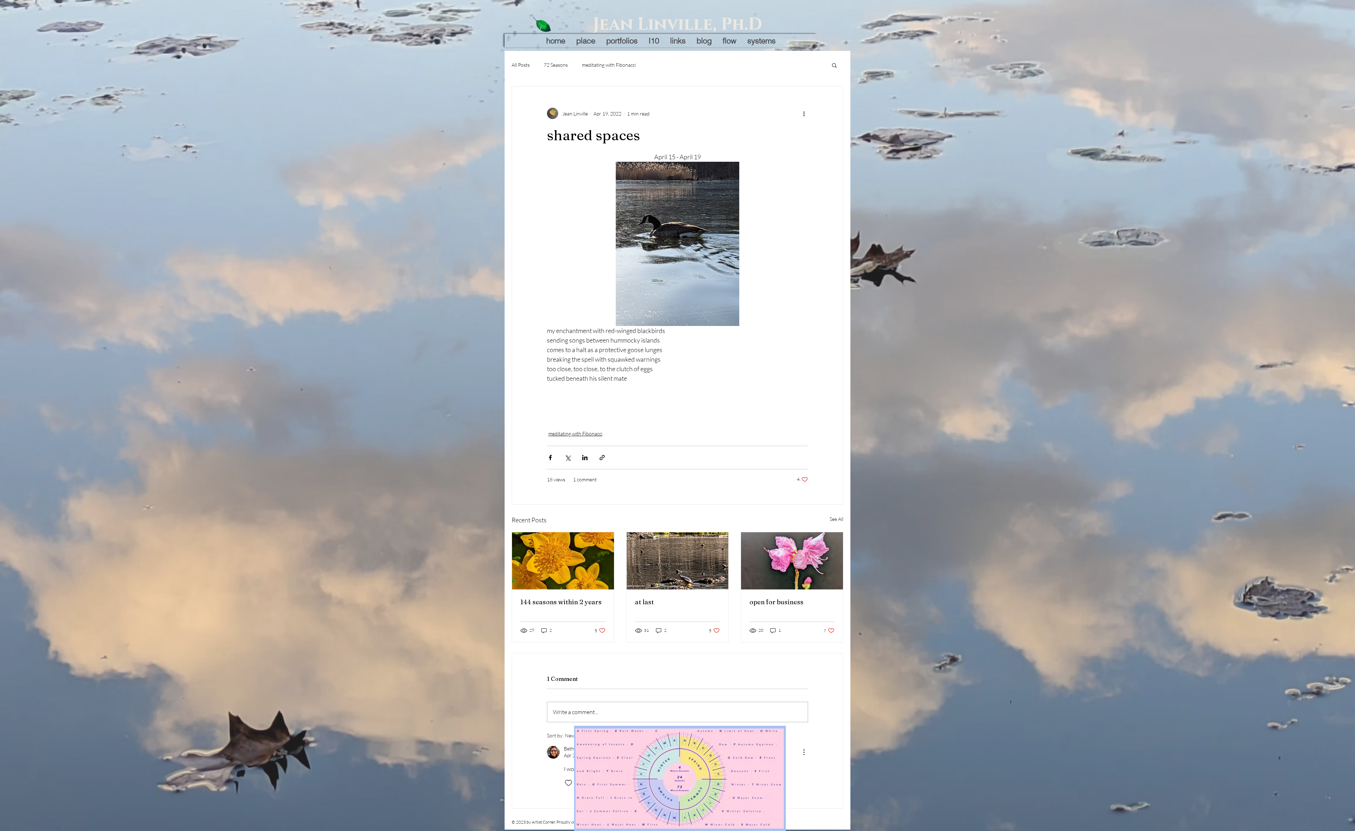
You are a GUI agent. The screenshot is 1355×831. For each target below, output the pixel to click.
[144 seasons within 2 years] (563, 560)
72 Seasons (556, 65)
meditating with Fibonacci (609, 65)
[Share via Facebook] (550, 457)
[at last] (678, 560)
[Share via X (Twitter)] (567, 457)
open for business (776, 602)
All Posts (521, 65)
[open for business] (792, 560)
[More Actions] (804, 752)
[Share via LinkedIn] (585, 457)
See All (836, 519)
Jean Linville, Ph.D (677, 24)
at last (644, 602)
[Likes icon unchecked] (568, 783)
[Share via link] (602, 457)
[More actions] (804, 113)
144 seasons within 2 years (561, 602)
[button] (834, 65)
